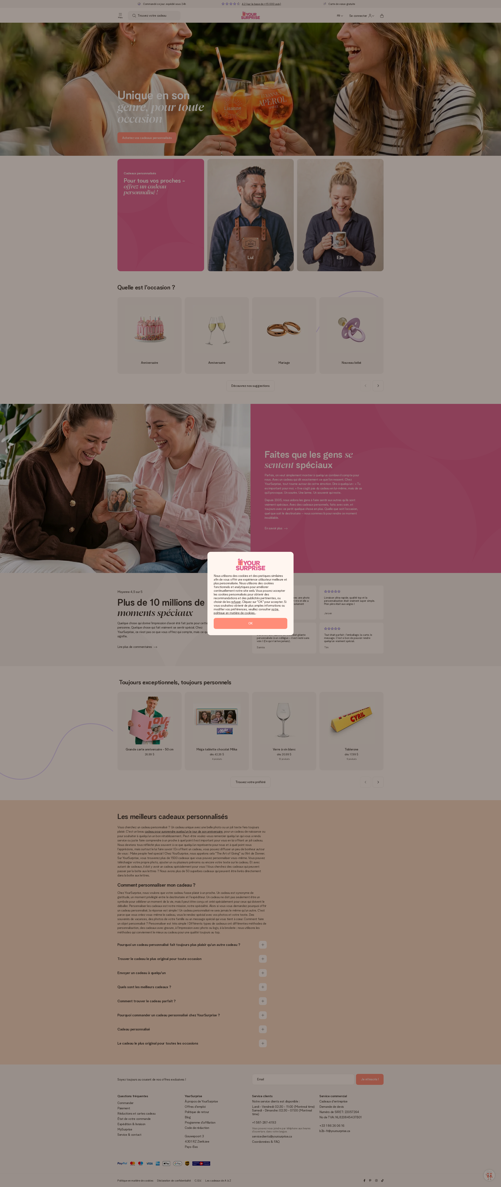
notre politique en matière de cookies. (246, 611)
